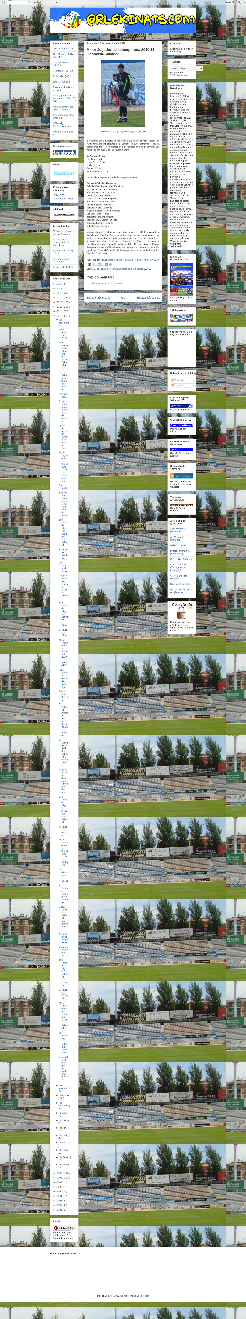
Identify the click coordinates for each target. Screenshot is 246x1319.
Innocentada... (63, 395)
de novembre (64, 1086)
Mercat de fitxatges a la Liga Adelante (64, 232)
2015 (60, 293)
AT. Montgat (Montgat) (176, 538)
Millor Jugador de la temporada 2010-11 (132, 269)
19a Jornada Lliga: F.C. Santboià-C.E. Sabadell (63, 532)
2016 (60, 288)
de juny (64, 1127)
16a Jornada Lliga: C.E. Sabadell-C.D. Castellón (63, 972)
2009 (60, 1173)
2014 (60, 297)
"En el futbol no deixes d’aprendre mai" (63, 678)
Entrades (179, 380)
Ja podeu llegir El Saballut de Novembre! (63, 1042)
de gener (65, 1164)
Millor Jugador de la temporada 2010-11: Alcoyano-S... (63, 466)
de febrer (65, 1157)
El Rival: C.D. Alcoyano (63, 830)
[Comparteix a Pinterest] (110, 264)
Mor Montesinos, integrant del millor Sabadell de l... (63, 355)
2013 (60, 302)
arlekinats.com (104, 269)
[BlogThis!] (99, 264)
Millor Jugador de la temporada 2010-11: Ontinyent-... (63, 852)
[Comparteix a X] (102, 264)
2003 (60, 1200)
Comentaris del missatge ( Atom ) (130, 306)
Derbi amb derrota (63, 695)
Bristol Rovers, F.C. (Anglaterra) (180, 552)
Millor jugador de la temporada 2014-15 (64, 97)
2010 (60, 316)
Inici (123, 297)
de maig (64, 1135)
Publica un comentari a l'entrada (106, 283)
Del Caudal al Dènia (63, 566)
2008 (60, 1177)
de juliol (64, 1120)
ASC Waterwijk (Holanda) (178, 530)
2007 (60, 1182)
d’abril (63, 1142)
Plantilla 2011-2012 (63, 267)
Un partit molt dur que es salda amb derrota (63, 1068)
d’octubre (64, 1095)
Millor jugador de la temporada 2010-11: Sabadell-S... (63, 1015)
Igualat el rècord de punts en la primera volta (63, 436)
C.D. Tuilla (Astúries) (181, 559)
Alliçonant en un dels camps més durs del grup (63, 780)
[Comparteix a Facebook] (106, 264)
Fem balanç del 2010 (63, 333)
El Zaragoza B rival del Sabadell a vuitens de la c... (63, 752)
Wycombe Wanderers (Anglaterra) (181, 591)
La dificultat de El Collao (63, 875)
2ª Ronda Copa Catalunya (61, 260)
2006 (60, 1187)
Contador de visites (63, 198)
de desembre (64, 321)
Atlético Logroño (178, 545)
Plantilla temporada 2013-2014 (63, 108)
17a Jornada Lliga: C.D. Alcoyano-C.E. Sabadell (63, 809)
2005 (60, 1191)
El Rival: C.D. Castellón (63, 994)
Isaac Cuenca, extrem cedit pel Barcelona (61, 242)
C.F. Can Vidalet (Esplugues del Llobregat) (178, 567)
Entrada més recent (98, 297)
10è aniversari (61, 48)
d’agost (64, 1113)
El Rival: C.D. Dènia (63, 632)
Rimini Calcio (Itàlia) (180, 584)
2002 (60, 1205)
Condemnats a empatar (63, 951)
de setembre (63, 1104)
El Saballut (59, 76)
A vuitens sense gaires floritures (63, 894)
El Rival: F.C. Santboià (63, 553)
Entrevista (58, 81)
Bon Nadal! (63, 486)
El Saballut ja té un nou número (63, 381)
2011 (59, 311)
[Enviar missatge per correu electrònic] (89, 264)
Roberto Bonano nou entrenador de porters (63, 411)
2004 (60, 1196)
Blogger (144, 1296)
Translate (182, 75)
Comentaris (180, 385)
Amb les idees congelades (63, 938)
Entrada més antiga (147, 297)
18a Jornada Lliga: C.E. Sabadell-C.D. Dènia (63, 613)
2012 (60, 306)
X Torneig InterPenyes (59, 124)
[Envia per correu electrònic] (95, 264)
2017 (60, 283)
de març (64, 1150)
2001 (60, 1209)
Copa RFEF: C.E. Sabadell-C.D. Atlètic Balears (63, 918)
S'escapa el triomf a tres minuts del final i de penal (63, 503)
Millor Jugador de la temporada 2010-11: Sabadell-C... (63, 653)
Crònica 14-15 (61, 70)
